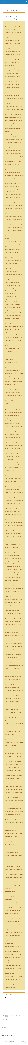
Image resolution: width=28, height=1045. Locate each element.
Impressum (4, 1027)
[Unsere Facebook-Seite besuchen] (25, 1043)
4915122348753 (9, 1041)
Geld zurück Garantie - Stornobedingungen (10, 1022)
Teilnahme (3, 1038)
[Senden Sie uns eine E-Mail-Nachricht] (23, 1043)
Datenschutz (4, 1032)
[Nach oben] (5, 997)
